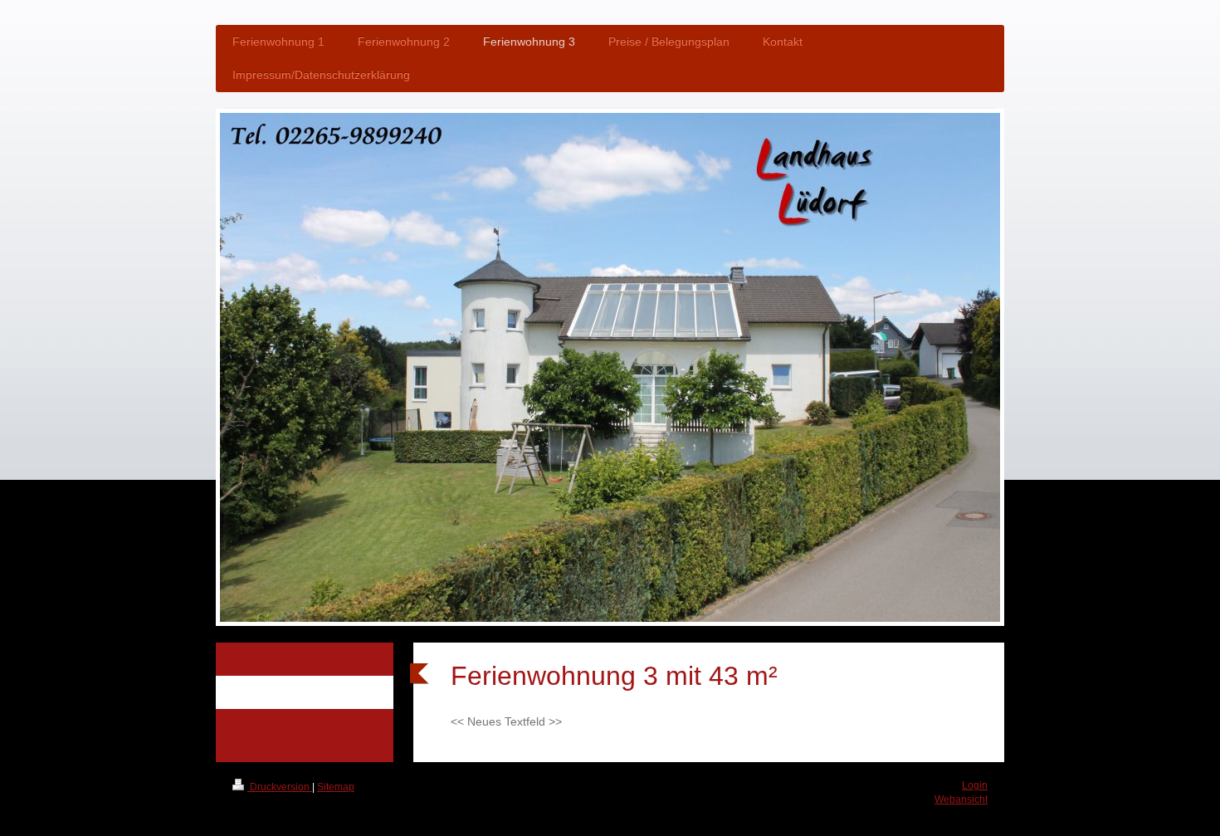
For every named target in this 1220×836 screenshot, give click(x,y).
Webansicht (961, 799)
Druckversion (279, 787)
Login (975, 785)
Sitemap (335, 787)
